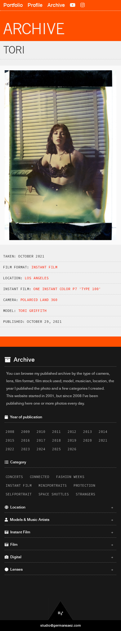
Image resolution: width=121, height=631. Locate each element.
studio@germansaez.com (60, 625)
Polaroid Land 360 (38, 300)
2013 (87, 431)
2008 (10, 431)
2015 (10, 440)
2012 (72, 431)
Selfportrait (19, 494)
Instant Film (44, 267)
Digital (60, 557)
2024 (41, 449)
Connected (39, 477)
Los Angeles (37, 278)
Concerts (14, 477)
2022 (10, 449)
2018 (56, 440)
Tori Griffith (32, 311)
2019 (72, 440)
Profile (35, 5)
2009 (25, 431)
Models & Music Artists (61, 519)
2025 (56, 449)
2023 (25, 449)
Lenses (60, 569)
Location (60, 507)
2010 (41, 431)
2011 (56, 431)
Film (60, 544)
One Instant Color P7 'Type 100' (67, 289)
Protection (84, 485)
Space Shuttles (53, 494)
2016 (25, 440)
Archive (56, 5)
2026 (72, 449)
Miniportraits (52, 485)
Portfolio (13, 5)
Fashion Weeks (70, 477)
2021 (103, 440)
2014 (103, 431)
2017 (41, 440)
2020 (87, 440)
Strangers (85, 494)
